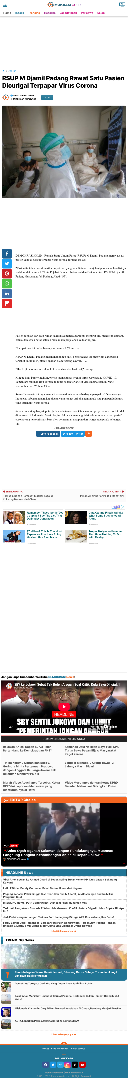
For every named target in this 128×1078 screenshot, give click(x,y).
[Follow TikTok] (75, 1065)
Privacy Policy (49, 1048)
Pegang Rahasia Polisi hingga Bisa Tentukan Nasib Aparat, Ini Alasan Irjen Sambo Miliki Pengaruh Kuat (58, 895)
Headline (50, 12)
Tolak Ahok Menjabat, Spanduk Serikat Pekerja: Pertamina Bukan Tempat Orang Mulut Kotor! (67, 997)
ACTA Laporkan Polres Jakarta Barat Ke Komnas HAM (47, 1020)
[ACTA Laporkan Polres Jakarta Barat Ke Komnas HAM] (6, 1024)
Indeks (19, 12)
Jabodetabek (68, 12)
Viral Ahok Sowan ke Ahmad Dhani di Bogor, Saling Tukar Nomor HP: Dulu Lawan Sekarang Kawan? (60, 881)
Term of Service (77, 1048)
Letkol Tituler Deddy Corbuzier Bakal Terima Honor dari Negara (42, 888)
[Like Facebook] (45, 1065)
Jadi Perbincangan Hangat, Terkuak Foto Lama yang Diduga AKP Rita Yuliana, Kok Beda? (58, 917)
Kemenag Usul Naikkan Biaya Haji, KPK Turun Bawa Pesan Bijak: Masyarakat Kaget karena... (92, 750)
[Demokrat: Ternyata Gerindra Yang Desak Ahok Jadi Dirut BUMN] (6, 987)
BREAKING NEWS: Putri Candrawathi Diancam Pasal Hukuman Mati (45, 902)
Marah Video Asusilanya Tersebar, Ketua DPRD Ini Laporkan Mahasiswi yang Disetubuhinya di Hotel (31, 786)
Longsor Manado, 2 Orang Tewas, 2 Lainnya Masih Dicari (89, 764)
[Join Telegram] (60, 1065)
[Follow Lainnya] (88, 433)
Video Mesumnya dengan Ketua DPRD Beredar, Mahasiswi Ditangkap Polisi (91, 784)
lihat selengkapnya (62, 931)
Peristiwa (87, 12)
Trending (34, 12)
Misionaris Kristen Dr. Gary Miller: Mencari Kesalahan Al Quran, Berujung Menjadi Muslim (68, 1008)
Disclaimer (62, 1048)
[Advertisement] (64, 39)
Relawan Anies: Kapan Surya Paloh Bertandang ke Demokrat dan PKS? (27, 748)
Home (7, 12)
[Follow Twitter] (53, 1065)
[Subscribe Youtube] (82, 1065)
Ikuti (47, 97)
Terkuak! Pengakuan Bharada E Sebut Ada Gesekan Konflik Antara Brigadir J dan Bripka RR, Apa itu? (63, 910)
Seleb (101, 12)
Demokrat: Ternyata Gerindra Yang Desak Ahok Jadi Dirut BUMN (53, 983)
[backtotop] (64, 1045)
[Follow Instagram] (67, 1065)
